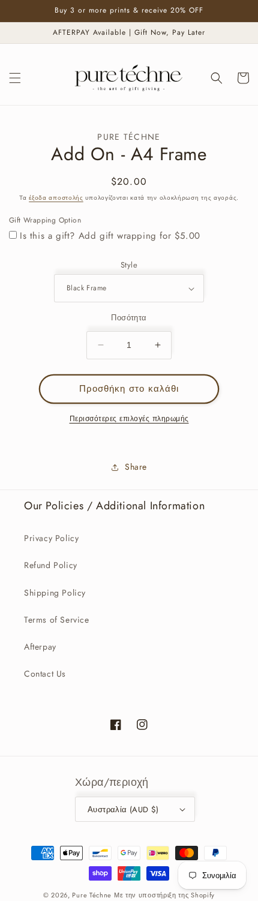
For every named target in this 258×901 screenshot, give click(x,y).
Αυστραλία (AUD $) (123, 809)
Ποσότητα (128, 317)
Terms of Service (56, 620)
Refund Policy (50, 565)
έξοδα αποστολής (56, 197)
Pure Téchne (92, 895)
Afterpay (40, 647)
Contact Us (45, 674)
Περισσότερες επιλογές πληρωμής (129, 418)
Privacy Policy (51, 538)
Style (129, 265)
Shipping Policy (55, 593)
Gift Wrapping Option (45, 220)
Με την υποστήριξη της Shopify (164, 895)
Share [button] (136, 467)
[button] (15, 78)
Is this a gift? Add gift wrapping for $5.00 (110, 235)
